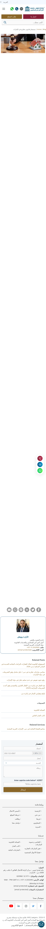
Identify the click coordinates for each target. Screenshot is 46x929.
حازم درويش (23, 636)
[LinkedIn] (18, 908)
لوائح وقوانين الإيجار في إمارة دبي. (33, 693)
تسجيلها (39, 441)
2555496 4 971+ (27, 880)
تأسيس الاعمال (14, 811)
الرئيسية (37, 811)
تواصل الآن (35, 234)
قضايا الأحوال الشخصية (32, 852)
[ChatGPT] (4, 79)
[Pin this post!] (21, 611)
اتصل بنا (33, 16)
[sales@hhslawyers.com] (21, 9)
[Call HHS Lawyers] (40, 458)
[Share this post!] (38, 611)
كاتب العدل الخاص (38, 715)
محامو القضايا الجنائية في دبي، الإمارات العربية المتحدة (26, 729)
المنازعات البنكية (14, 850)
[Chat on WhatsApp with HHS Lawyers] (40, 470)
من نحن (37, 815)
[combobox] (37, 753)
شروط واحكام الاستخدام (34, 925)
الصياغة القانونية (39, 710)
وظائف (17, 819)
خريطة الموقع (15, 815)
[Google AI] (9, 79)
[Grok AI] (14, 79)
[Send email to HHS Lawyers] (40, 464)
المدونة (37, 827)
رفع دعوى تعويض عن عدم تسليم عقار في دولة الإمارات (26, 680)
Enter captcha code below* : (28, 780)
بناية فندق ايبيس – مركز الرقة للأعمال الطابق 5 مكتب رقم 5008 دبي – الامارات (23, 871)
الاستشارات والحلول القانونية (25, 273)
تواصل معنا (16, 823)
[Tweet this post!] (32, 611)
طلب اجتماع (12, 16)
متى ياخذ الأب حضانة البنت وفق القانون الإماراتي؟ (21, 589)
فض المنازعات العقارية (32, 848)
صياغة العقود (36, 290)
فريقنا (38, 819)
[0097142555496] (16, 9)
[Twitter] (33, 908)
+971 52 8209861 (23, 876)
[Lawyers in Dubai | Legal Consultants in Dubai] (35, 9)
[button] (5, 22)
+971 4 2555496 (33, 647)
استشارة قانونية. (8, 562)
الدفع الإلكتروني (17, 925)
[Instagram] (26, 908)
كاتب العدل (16, 846)
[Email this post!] (9, 611)
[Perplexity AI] (20, 79)
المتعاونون (36, 823)
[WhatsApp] (12, 9)
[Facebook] (40, 908)
